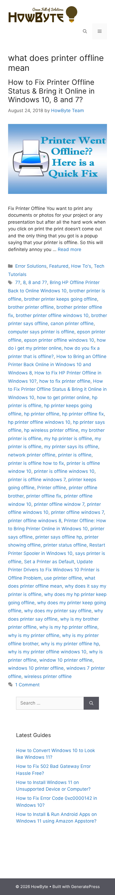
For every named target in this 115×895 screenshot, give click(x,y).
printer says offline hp (58, 537)
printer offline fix (43, 496)
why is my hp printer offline (68, 627)
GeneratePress (85, 886)
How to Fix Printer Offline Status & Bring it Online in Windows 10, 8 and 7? (51, 91)
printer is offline (74, 455)
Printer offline (51, 487)
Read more (69, 249)
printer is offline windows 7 (37, 479)
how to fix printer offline (64, 381)
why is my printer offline (33, 635)
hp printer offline (41, 414)
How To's (81, 266)
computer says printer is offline (41, 331)
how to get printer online (63, 397)
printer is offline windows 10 (64, 471)
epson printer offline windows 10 (59, 340)
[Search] (91, 703)
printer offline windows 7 (77, 512)
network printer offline (31, 455)
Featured (58, 266)
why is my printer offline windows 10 (47, 651)
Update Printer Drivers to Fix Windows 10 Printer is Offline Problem (53, 570)
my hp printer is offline (68, 438)
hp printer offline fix (83, 414)
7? (17, 282)
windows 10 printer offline (36, 668)
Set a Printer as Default (49, 561)
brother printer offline (31, 307)
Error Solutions (31, 266)
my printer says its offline (71, 446)
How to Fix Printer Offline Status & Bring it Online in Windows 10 (57, 389)
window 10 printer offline (66, 660)
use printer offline (63, 578)
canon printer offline (72, 323)
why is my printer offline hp (70, 643)
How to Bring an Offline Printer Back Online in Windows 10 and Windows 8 (57, 364)
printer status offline (65, 545)
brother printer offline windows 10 (52, 315)
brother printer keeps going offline (60, 299)
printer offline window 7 (59, 504)
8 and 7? (37, 282)
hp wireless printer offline (51, 430)
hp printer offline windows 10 (39, 422)
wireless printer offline (48, 676)
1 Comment (27, 684)
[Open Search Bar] (85, 31)
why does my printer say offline (57, 610)
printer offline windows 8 (34, 520)
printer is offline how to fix (36, 463)
